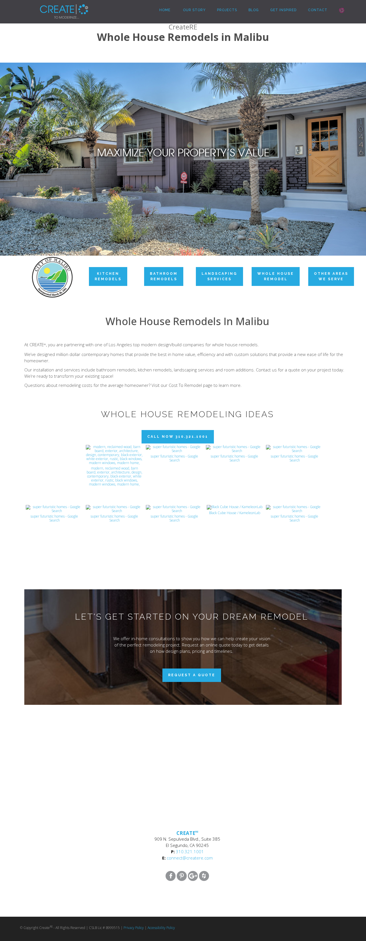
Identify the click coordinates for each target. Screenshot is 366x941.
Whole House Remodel (275, 276)
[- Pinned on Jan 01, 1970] (54, 451)
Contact (317, 10)
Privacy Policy (134, 927)
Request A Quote (191, 675)
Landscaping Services (219, 276)
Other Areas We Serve (331, 276)
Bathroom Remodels (164, 276)
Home (164, 10)
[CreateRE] (55, 7)
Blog (253, 10)
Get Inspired (283, 10)
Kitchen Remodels (108, 276)
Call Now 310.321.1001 (177, 437)
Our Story (194, 10)
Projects (227, 10)
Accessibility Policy (161, 927)
